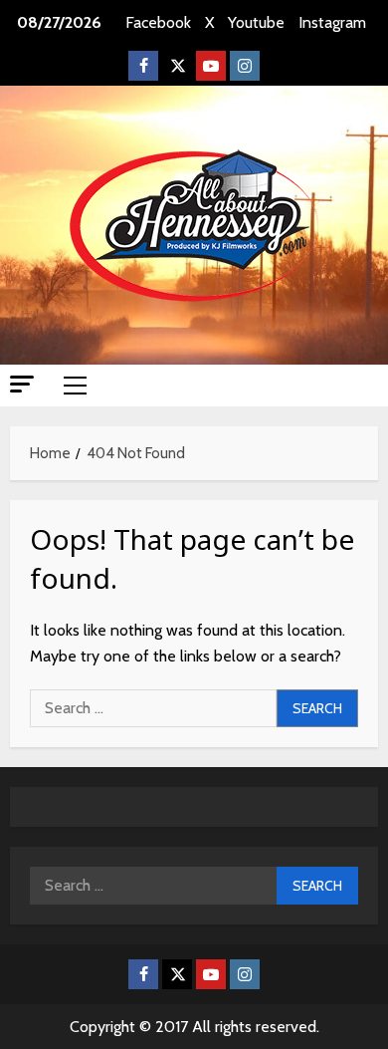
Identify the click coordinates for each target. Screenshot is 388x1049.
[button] (22, 384)
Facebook (158, 22)
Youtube (256, 22)
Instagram (332, 22)
